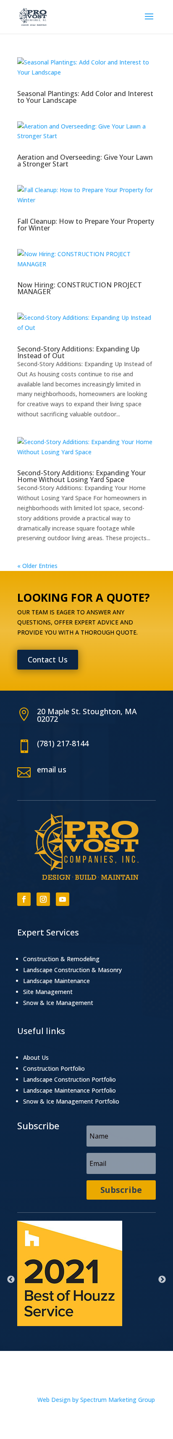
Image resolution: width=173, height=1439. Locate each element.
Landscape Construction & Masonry (72, 970)
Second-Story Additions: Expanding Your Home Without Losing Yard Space (81, 476)
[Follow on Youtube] (62, 899)
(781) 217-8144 (63, 743)
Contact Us (48, 659)
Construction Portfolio (54, 1068)
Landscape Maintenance (56, 981)
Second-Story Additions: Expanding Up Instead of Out (78, 352)
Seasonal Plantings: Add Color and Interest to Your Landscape (85, 97)
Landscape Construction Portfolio (69, 1079)
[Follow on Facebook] (24, 899)
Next (162, 1280)
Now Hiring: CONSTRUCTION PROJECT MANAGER (79, 288)
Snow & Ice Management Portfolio (71, 1101)
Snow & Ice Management (58, 1003)
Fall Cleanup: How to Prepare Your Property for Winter (85, 225)
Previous (11, 1280)
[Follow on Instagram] (43, 899)
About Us (36, 1057)
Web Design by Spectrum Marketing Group (96, 1400)
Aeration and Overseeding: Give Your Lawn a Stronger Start (85, 161)
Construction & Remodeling (61, 959)
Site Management (48, 992)
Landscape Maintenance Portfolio (69, 1090)
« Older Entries (37, 566)
